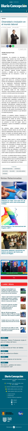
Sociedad (5, 173)
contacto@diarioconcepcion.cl (15, 386)
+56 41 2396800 (15, 384)
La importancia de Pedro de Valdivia (12, 348)
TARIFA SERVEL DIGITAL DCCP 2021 (14, 389)
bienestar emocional (8, 168)
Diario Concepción (7, 27)
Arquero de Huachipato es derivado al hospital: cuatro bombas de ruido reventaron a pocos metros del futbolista (9, 291)
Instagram (15, 400)
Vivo (14, 277)
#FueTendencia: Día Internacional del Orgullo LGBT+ (13, 227)
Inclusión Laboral (21, 171)
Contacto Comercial (11, 393)
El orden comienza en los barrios (11, 359)
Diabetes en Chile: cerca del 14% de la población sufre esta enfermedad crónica (13, 202)
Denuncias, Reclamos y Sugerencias (14, 397)
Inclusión (12, 171)
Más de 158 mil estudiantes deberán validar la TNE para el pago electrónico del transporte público (10, 314)
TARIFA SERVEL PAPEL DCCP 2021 (15, 391)
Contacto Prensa (11, 395)
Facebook (15, 402)
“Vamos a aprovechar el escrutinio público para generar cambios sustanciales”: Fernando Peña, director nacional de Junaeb (10, 299)
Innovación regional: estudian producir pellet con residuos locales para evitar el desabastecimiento (9, 307)
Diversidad (17, 168)
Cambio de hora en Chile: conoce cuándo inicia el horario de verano (10, 320)
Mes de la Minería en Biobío (9, 353)
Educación (5, 171)
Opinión (3, 337)
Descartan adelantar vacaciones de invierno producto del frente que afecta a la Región (13, 252)
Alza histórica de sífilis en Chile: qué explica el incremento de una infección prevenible (10, 329)
